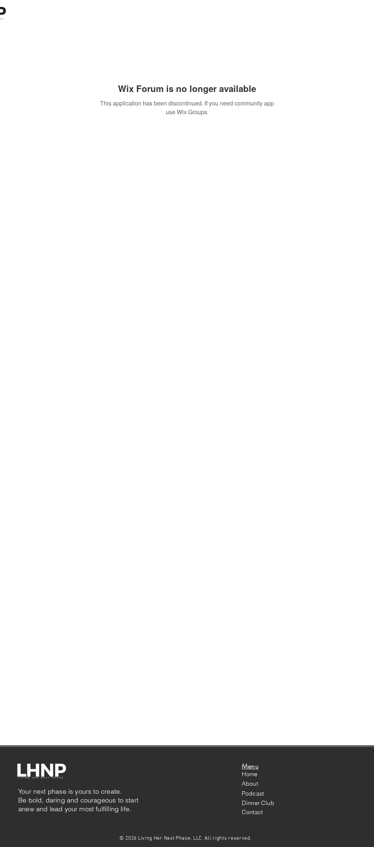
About (250, 783)
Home (250, 774)
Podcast (253, 793)
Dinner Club (258, 802)
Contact (252, 812)
